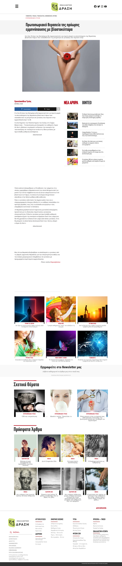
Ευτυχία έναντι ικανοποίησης (72, 462)
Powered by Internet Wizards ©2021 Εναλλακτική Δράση (94, 563)
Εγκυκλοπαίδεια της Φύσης (79, 540)
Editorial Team (19, 104)
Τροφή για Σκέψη (98, 528)
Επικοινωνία (13, 550)
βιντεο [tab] (86, 103)
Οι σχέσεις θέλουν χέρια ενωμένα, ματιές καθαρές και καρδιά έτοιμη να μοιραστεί (93, 161)
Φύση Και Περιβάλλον (79, 548)
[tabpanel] (84, 138)
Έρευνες (55, 16)
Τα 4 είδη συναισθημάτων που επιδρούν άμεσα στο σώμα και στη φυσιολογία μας (92, 152)
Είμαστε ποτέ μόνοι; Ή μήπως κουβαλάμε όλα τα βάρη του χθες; (49, 495)
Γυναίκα (34, 16)
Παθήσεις (75, 526)
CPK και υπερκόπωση (29, 416)
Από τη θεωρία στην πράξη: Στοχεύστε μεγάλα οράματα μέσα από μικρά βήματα (92, 326)
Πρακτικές (38, 531)
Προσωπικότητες (98, 526)
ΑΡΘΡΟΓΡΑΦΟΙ (13, 539)
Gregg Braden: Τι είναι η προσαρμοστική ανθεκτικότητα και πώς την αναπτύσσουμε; (93, 134)
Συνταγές (38, 544)
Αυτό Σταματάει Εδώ (49, 461)
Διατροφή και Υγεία (41, 542)
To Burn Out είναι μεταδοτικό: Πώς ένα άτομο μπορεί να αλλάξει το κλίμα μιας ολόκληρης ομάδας (92, 115)
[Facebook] (95, 6)
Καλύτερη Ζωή (25, 459)
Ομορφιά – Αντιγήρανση (80, 544)
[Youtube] (105, 6)
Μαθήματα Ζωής (56, 528)
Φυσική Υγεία (77, 530)
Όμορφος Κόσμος (57, 519)
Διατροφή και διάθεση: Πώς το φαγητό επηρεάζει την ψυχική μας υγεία (29, 360)
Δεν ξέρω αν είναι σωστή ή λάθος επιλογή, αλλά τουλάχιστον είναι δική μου (29, 326)
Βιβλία (49, 459)
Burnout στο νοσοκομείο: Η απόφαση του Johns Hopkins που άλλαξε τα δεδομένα (93, 124)
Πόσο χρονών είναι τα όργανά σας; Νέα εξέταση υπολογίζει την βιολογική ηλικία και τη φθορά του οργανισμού (92, 418)
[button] (17, 6)
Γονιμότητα (29, 16)
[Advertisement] (37, 161)
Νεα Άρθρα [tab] (71, 103)
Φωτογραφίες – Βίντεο (57, 537)
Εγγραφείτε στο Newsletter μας (61, 367)
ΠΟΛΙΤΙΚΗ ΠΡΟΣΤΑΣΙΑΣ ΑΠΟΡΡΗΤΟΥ (61, 375)
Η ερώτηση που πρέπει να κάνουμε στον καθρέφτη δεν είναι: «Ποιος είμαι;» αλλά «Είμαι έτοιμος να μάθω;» (96, 497)
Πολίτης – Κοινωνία (57, 532)
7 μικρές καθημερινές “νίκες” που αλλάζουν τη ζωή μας (61, 326)
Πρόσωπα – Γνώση (99, 519)
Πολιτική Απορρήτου (15, 548)
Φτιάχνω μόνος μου (79, 546)
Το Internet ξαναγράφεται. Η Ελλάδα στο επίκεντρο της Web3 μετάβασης (61, 360)
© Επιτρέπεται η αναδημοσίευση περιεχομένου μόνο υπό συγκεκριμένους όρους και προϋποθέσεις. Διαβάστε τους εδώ (19, 557)
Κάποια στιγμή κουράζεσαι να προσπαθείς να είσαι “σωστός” (25, 463)
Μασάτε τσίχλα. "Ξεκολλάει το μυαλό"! (61, 417)
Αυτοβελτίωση (40, 519)
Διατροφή (38, 534)
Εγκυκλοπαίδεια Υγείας (33, 18)
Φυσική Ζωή (77, 534)
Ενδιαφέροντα (39, 524)
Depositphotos (55, 262)
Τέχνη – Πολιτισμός (56, 535)
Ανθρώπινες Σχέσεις (57, 523)
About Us (12, 541)
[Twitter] (98, 6)
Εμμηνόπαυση (48, 16)
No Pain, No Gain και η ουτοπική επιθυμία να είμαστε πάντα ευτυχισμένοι (92, 143)
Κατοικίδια (54, 526)
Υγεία (74, 519)
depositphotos (13, 536)
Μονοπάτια (38, 528)
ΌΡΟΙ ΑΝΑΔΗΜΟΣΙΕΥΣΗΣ (16, 552)
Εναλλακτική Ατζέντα (100, 531)
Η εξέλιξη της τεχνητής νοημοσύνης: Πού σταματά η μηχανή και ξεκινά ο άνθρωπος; (92, 360)
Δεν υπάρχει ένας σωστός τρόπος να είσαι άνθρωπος (25, 495)
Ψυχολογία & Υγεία (78, 528)
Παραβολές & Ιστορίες (57, 530)
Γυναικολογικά (41, 16)
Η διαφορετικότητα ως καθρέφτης (96, 462)
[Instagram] (102, 6)
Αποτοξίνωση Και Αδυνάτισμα (40, 538)
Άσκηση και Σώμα (78, 538)
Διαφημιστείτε (13, 543)
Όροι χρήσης (12, 545)
